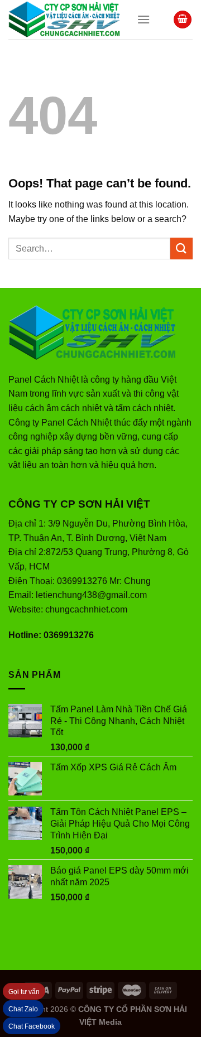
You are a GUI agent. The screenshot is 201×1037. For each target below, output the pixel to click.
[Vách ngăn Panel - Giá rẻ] (64, 19)
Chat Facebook (31, 1026)
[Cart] (183, 20)
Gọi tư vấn (24, 992)
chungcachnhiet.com (86, 609)
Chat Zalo (23, 1009)
